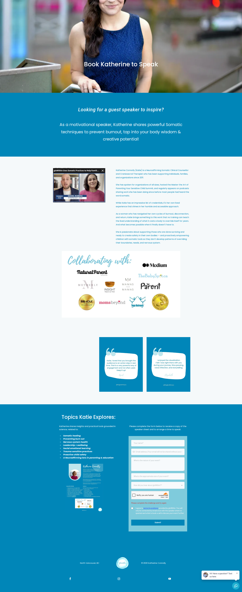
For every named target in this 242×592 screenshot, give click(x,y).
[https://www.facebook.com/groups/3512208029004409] (70, 578)
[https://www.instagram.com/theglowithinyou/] (119, 578)
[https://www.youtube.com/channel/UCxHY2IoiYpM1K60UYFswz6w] (169, 578)
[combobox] (158, 485)
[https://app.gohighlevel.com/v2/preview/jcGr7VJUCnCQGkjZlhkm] (122, 563)
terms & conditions (150, 508)
